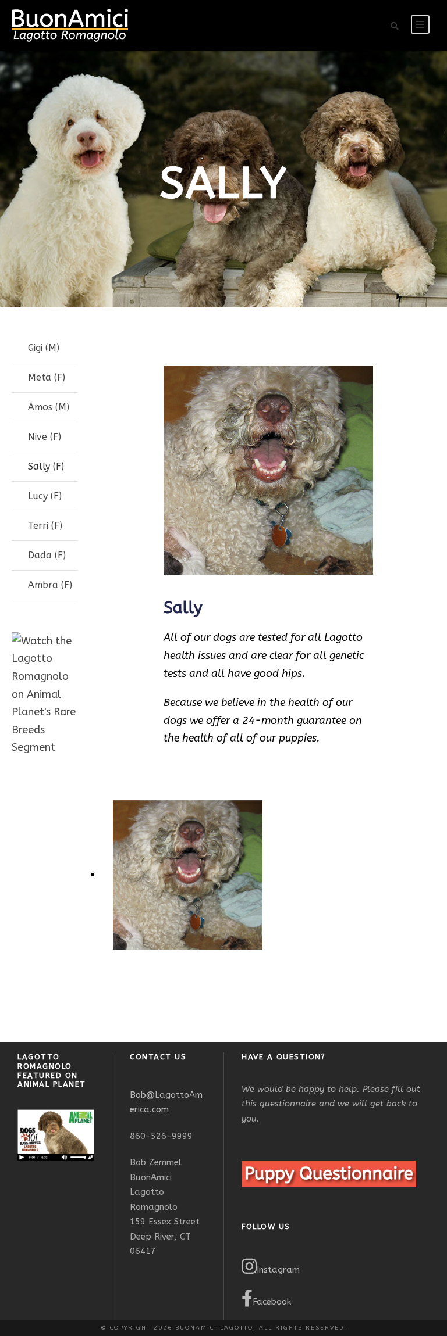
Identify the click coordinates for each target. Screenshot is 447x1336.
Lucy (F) (45, 496)
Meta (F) (46, 377)
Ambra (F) (50, 584)
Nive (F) (44, 436)
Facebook (272, 1301)
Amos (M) (48, 407)
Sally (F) (46, 466)
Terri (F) (45, 525)
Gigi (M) (43, 347)
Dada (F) (47, 555)
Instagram (278, 1270)
